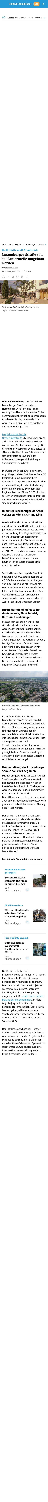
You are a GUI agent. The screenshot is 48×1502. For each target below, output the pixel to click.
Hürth (41, 244)
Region (18, 244)
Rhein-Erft (30, 244)
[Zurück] (3, 17)
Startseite (6, 244)
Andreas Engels (11, 267)
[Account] (43, 4)
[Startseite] (20, 4)
